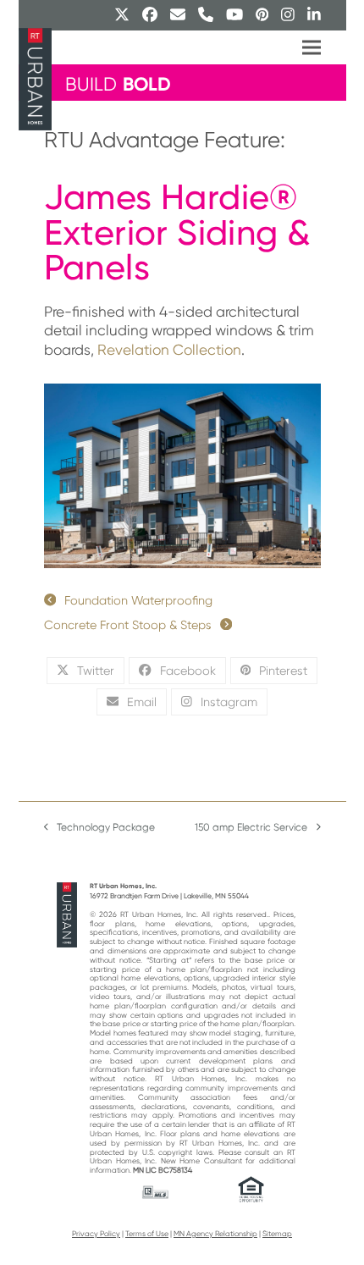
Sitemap (277, 1233)
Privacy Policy (96, 1233)
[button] (311, 48)
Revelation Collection (169, 349)
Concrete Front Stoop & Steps (128, 625)
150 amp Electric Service (251, 828)
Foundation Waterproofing (138, 600)
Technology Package (100, 828)
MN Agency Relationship (215, 1233)
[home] (67, 914)
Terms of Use (146, 1233)
